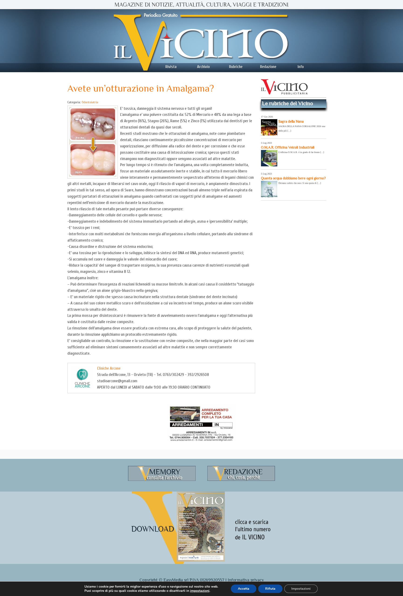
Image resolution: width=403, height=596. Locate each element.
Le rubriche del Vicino (287, 103)
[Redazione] (241, 480)
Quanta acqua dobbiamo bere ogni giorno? (293, 178)
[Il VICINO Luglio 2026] (201, 560)
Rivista (171, 66)
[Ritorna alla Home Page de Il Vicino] (201, 40)
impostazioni (199, 591)
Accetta (243, 588)
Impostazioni (301, 588)
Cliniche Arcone (109, 368)
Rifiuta (270, 588)
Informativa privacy (246, 580)
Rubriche (236, 66)
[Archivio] (161, 480)
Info (301, 66)
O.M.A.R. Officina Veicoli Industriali (287, 147)
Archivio (203, 66)
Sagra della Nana (291, 121)
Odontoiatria (90, 102)
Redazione (268, 66)
